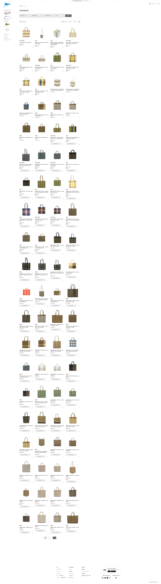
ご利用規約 (83, 573)
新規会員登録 (71, 567)
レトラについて (59, 569)
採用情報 (83, 569)
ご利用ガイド (71, 575)
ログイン (70, 569)
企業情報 (83, 567)
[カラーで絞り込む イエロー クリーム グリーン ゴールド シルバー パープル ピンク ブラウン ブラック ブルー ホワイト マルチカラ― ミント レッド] (59, 15)
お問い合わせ (71, 577)
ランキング (58, 573)
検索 (68, 15)
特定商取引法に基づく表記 (86, 575)
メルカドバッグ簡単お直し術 (61, 577)
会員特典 (70, 571)
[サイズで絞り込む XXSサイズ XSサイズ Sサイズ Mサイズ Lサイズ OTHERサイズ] (48, 15)
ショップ (57, 571)
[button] (54, 538)
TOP (57, 567)
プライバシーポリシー (85, 571)
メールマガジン (71, 573)
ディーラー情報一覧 (59, 575)
